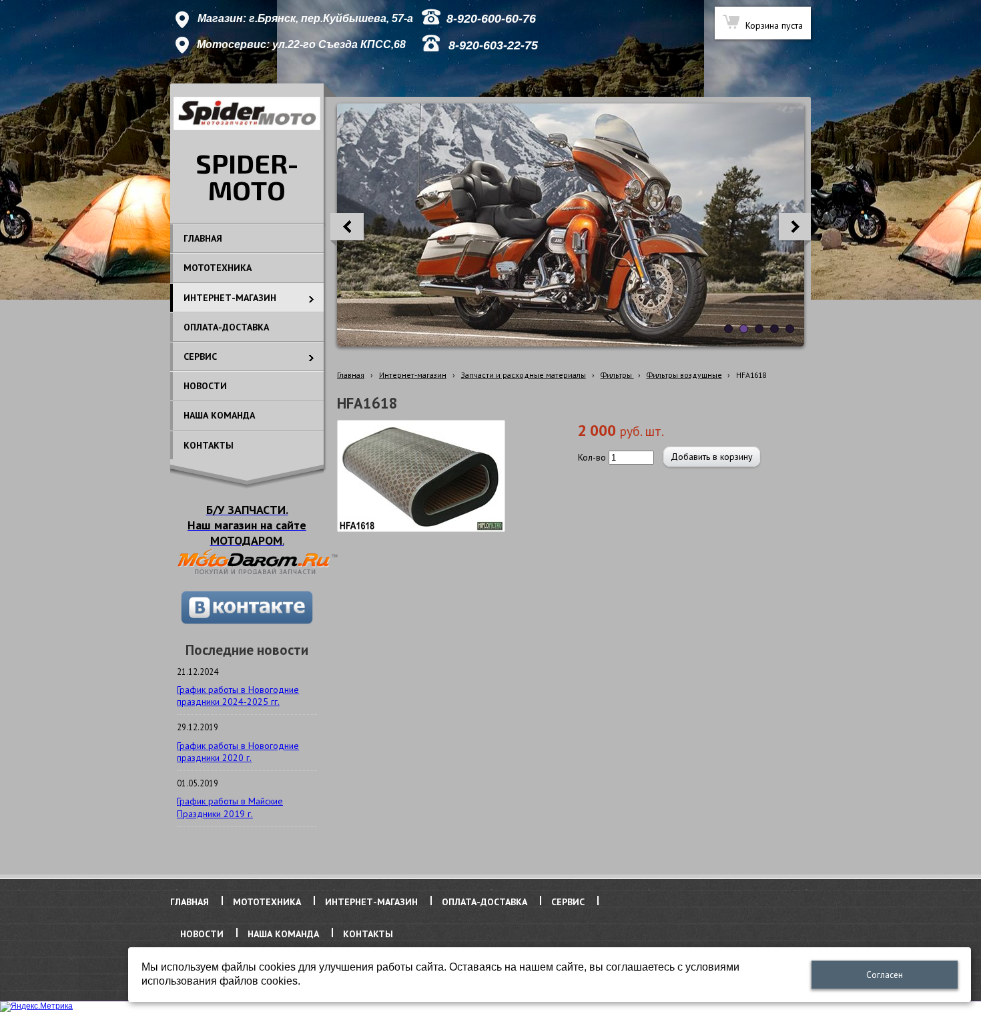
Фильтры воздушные (684, 375)
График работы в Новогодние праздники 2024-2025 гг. (238, 696)
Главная (350, 375)
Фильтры (617, 375)
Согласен (884, 975)
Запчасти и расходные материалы (523, 375)
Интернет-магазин (412, 375)
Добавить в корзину (712, 457)
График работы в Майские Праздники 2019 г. (230, 807)
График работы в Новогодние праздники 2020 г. (238, 752)
